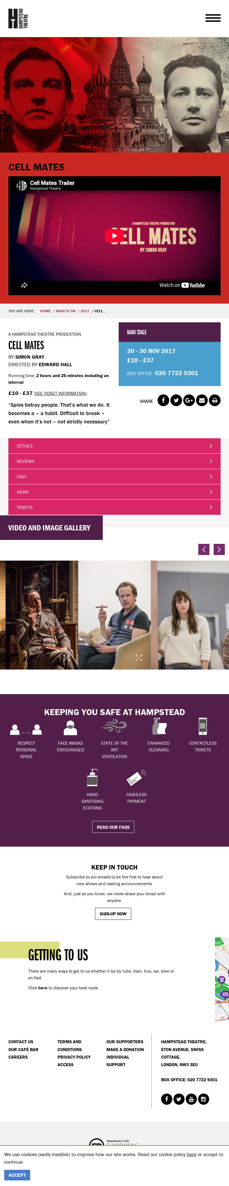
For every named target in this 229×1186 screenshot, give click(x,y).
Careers (18, 1057)
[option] (114, 170)
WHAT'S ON (65, 310)
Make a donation (125, 1049)
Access (65, 1064)
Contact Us (20, 1041)
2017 (84, 310)
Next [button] (219, 549)
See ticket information (60, 393)
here (191, 1154)
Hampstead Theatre (18, 18)
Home (45, 310)
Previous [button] (203, 549)
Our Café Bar (23, 1049)
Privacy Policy (74, 1057)
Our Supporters (124, 1041)
